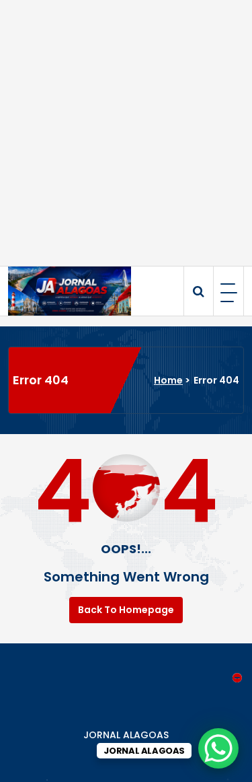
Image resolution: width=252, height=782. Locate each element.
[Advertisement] (126, 133)
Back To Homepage (126, 609)
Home (168, 380)
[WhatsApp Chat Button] (218, 748)
